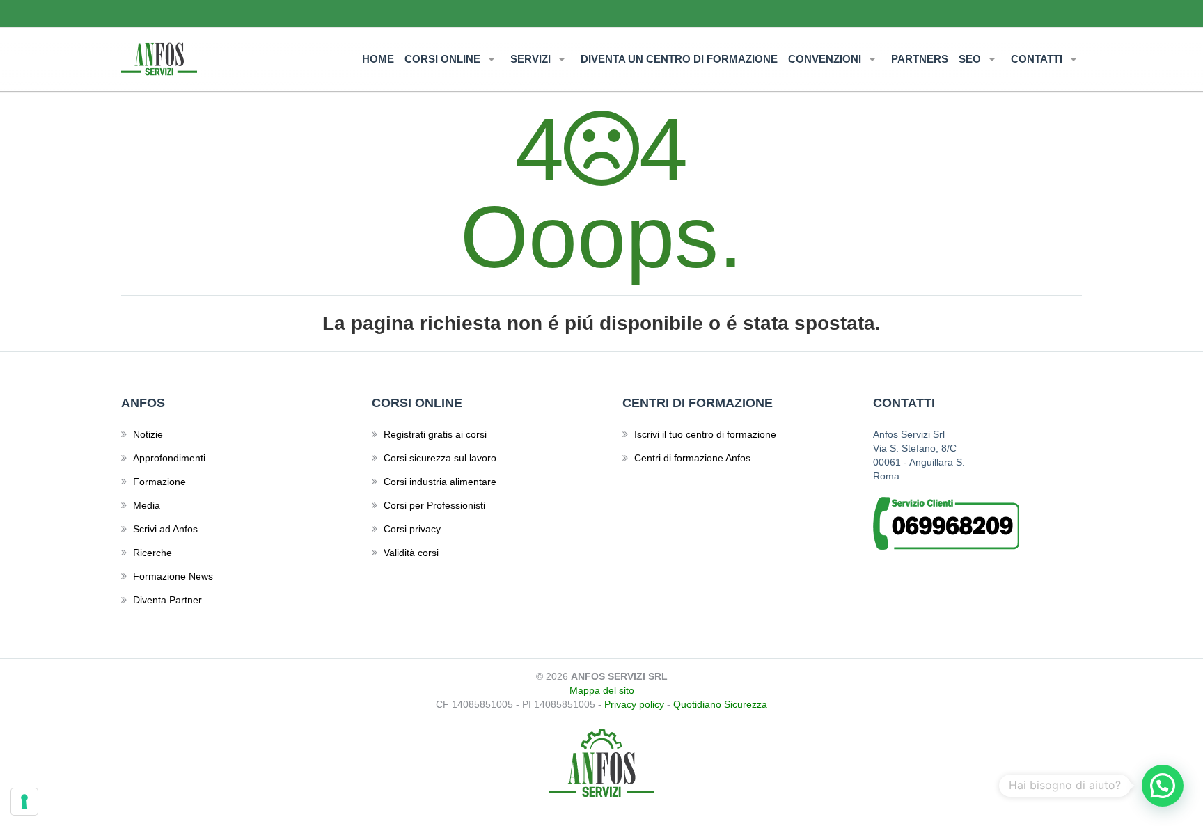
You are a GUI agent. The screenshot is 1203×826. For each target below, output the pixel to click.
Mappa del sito (601, 690)
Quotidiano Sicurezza (720, 704)
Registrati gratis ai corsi (435, 434)
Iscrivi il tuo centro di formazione (705, 434)
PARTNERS (919, 59)
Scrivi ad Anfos (165, 528)
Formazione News (173, 576)
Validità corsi (411, 552)
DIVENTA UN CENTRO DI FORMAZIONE (679, 59)
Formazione (159, 481)
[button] (1163, 786)
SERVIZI (531, 59)
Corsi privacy (412, 528)
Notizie (148, 434)
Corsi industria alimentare (440, 481)
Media (146, 505)
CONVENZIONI (826, 59)
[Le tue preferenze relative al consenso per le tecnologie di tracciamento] (24, 801)
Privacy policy (634, 704)
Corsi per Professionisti (434, 505)
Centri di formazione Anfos (692, 457)
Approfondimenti (169, 457)
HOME (378, 59)
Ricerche (152, 552)
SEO (971, 59)
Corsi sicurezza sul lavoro (440, 457)
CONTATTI (1038, 59)
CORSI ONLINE (443, 59)
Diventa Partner (167, 599)
